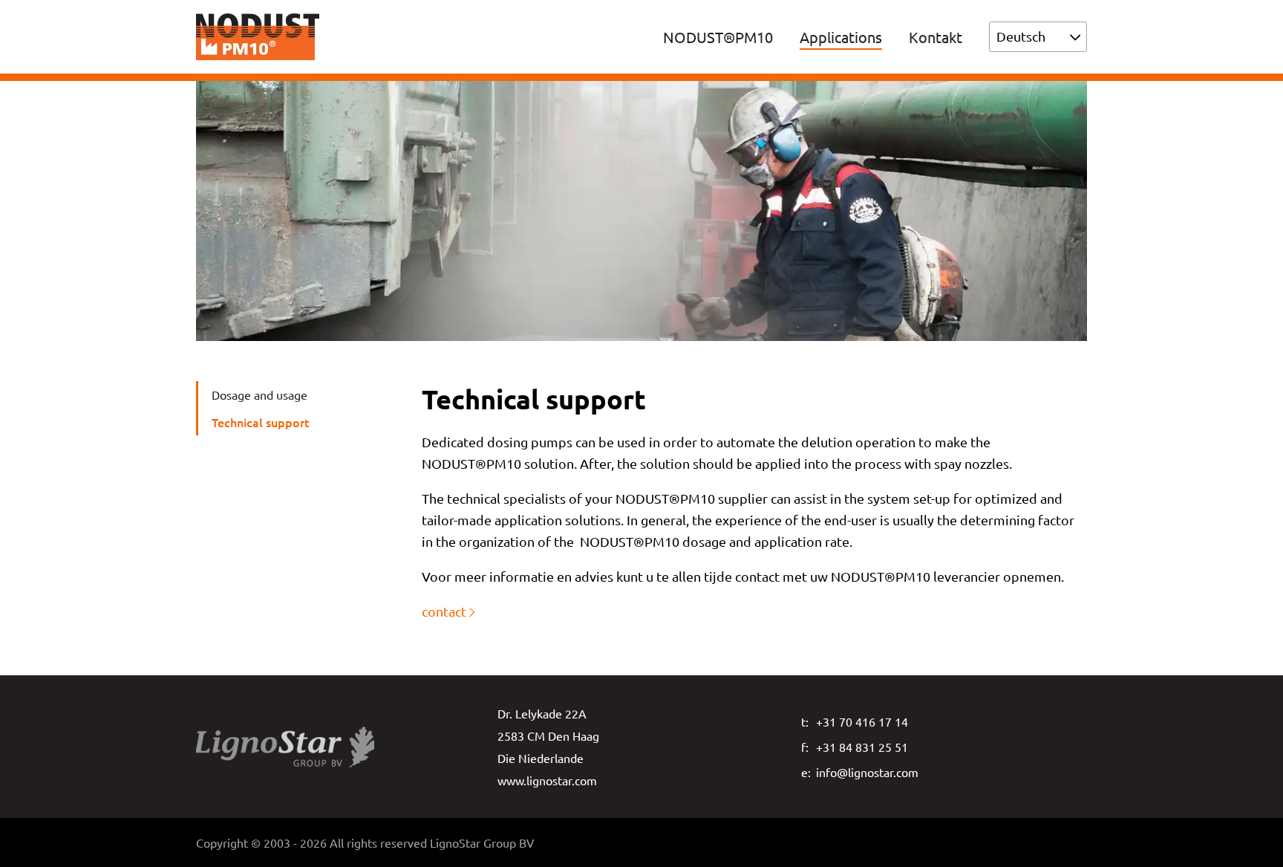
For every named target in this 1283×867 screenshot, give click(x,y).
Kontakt (935, 36)
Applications (841, 36)
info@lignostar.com (867, 771)
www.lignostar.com (547, 780)
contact (444, 611)
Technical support (261, 422)
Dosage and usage (259, 394)
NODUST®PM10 (718, 36)
